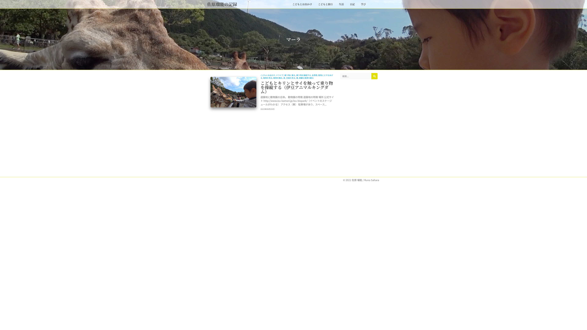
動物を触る (277, 78)
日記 (352, 4)
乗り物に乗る (289, 75)
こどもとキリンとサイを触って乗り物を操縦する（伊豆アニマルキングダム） (296, 87)
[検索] (374, 76)
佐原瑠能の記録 (222, 4)
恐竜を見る (290, 78)
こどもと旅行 (325, 4)
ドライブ (279, 75)
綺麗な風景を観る (306, 78)
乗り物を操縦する (303, 75)
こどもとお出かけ (302, 4)
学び (363, 4)
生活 (341, 4)
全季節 (314, 75)
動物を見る (267, 78)
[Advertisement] (359, 128)
